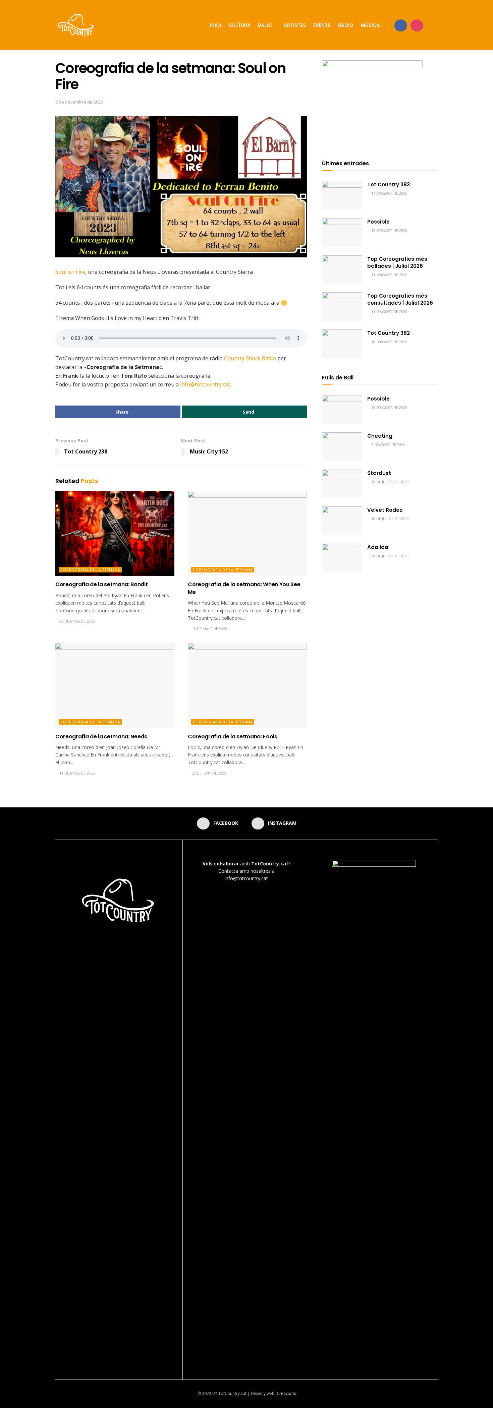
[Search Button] (435, 25)
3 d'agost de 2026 (387, 444)
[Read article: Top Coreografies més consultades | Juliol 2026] (342, 306)
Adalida (377, 547)
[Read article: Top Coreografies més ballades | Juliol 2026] (342, 269)
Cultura (239, 25)
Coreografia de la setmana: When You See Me (244, 588)
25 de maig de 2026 (76, 621)
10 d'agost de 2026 (388, 341)
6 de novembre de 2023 (79, 102)
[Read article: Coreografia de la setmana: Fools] (247, 685)
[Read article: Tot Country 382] (342, 343)
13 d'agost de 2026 (388, 230)
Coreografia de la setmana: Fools (232, 736)
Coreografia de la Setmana (90, 569)
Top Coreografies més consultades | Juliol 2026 (400, 299)
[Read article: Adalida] (342, 558)
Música (370, 25)
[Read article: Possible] (342, 232)
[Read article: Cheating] (342, 446)
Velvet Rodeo (385, 509)
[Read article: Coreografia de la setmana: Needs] (114, 685)
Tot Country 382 (388, 332)
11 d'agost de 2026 (388, 274)
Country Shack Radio (250, 358)
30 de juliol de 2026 (389, 481)
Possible (378, 221)
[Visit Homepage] (76, 25)
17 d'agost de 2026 (388, 193)
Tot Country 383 (388, 184)
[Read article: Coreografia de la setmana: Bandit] (114, 533)
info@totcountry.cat (205, 384)
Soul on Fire (70, 272)
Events (322, 25)
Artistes (295, 25)
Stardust (379, 473)
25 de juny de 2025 (208, 773)
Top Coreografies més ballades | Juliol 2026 (397, 262)
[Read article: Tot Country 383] (342, 195)
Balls (265, 25)
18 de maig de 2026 (209, 628)
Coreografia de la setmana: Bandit (101, 584)
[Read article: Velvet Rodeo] (342, 520)
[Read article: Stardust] (342, 484)
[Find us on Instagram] (416, 25)
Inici (215, 25)
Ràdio (345, 25)
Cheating (379, 435)
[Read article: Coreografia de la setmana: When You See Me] (247, 533)
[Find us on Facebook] (400, 25)
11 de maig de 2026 (76, 773)
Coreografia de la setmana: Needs (101, 736)
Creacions (286, 1393)
